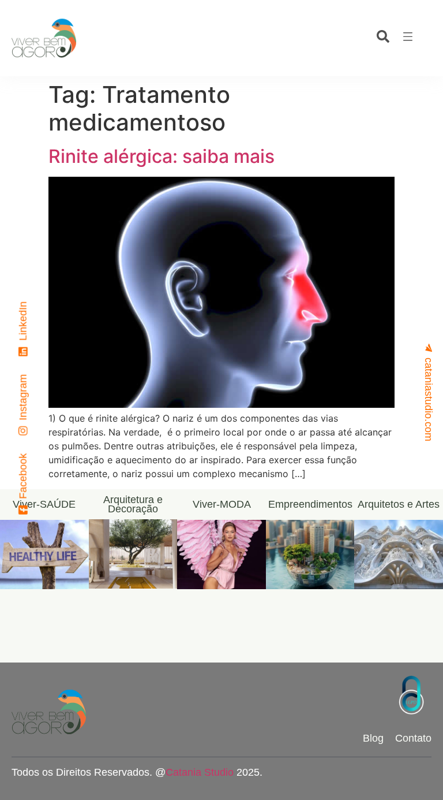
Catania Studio (200, 772)
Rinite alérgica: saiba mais (161, 156)
